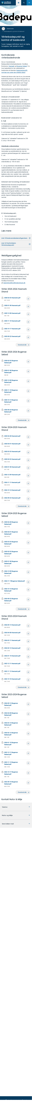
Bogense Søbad (22, 66)
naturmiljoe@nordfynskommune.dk (14, 283)
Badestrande (10, 28)
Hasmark (11, 66)
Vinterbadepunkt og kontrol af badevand (13, 31)
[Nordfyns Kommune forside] (6, 2)
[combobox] (18, 2)
